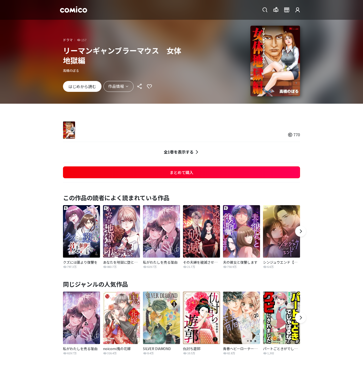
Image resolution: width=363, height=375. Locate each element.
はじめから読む (82, 86)
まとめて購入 (181, 172)
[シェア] (139, 86)
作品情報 (116, 86)
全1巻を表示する (179, 152)
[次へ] (300, 231)
